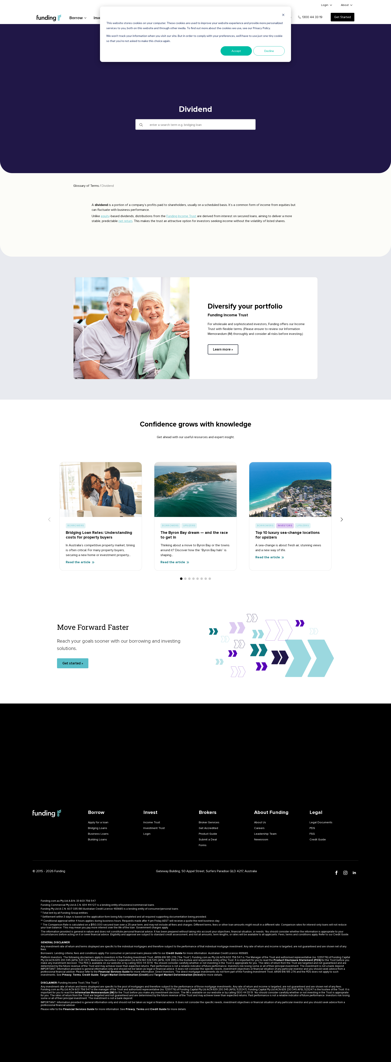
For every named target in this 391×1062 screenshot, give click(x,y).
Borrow (76, 17)
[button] (342, 520)
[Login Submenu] (331, 5)
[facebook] (336, 873)
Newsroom (261, 839)
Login (324, 5)
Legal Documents (321, 822)
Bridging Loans (97, 828)
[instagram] (345, 873)
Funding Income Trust (181, 216)
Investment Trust (154, 828)
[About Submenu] (351, 5)
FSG (312, 834)
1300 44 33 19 (312, 17)
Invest (99, 17)
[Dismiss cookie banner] (283, 15)
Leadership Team (265, 834)
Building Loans (97, 839)
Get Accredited (208, 828)
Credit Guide (318, 839)
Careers (259, 828)
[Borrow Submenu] (85, 18)
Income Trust (151, 822)
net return (125, 221)
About (345, 5)
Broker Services (209, 822)
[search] (141, 125)
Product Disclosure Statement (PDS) (297, 960)
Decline (269, 51)
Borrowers (75, 525)
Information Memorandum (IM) (94, 992)
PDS (312, 828)
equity (105, 216)
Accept (236, 51)
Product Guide (208, 834)
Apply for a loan (98, 822)
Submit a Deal (208, 839)
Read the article (78, 562)
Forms (202, 845)
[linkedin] (354, 873)
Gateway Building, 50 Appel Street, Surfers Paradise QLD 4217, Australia (206, 871)
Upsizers (189, 525)
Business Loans (98, 834)
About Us (260, 822)
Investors (285, 525)
